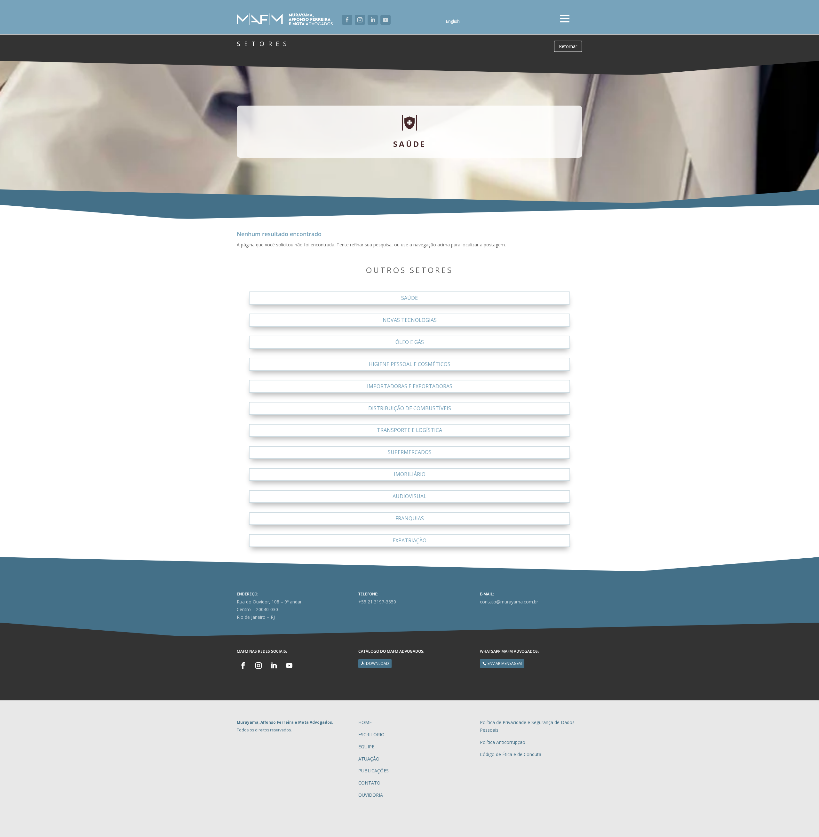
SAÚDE (409, 297)
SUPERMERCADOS (410, 452)
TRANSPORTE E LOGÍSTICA (409, 430)
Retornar (568, 46)
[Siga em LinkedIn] (373, 20)
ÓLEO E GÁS (409, 342)
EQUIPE (366, 747)
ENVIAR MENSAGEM (505, 663)
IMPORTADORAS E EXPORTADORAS (409, 386)
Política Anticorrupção (502, 742)
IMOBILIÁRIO (409, 474)
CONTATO (369, 783)
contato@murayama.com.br (509, 602)
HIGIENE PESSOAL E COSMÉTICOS (409, 364)
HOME (365, 722)
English (453, 21)
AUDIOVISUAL (409, 496)
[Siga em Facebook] (347, 20)
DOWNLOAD (377, 663)
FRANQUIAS (409, 518)
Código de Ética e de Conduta (510, 754)
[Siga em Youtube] (385, 20)
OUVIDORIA (370, 795)
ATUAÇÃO (368, 759)
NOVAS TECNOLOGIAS (410, 319)
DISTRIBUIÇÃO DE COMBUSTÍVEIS (409, 408)
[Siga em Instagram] (360, 20)
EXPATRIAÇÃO (409, 540)
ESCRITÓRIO (371, 734)
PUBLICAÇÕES (373, 771)
